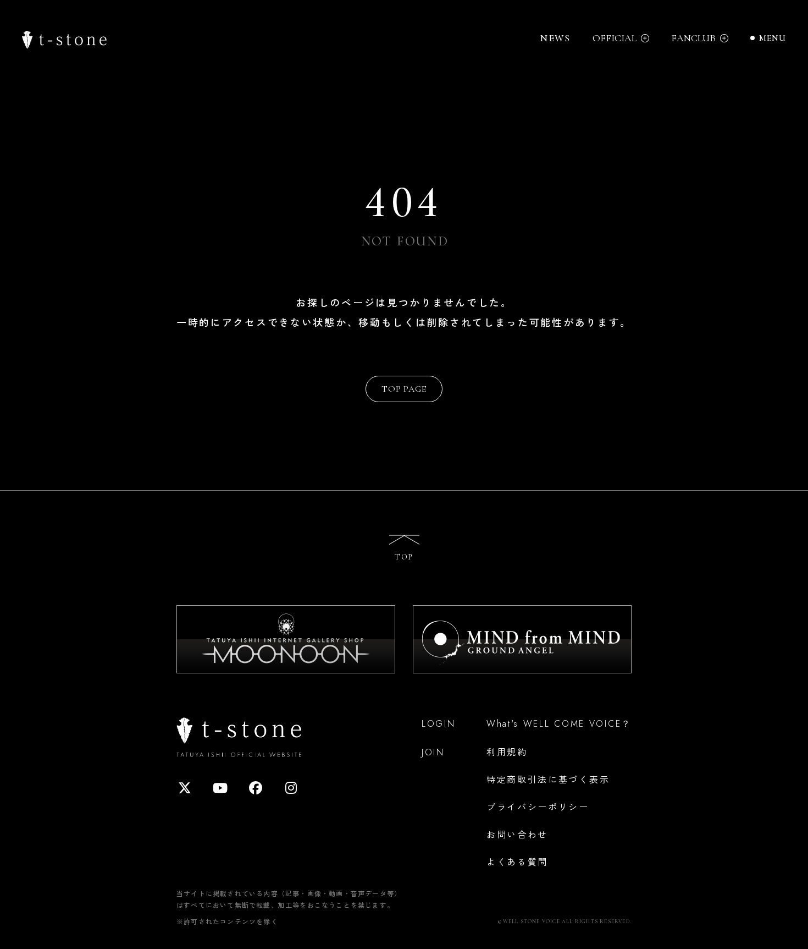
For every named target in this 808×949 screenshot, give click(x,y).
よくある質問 (517, 861)
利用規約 (507, 751)
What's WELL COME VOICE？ (559, 723)
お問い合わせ (517, 834)
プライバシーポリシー (537, 806)
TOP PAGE (403, 388)
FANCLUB (693, 38)
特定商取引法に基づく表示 (548, 779)
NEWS (555, 38)
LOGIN (439, 723)
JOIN (433, 752)
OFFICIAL (615, 38)
